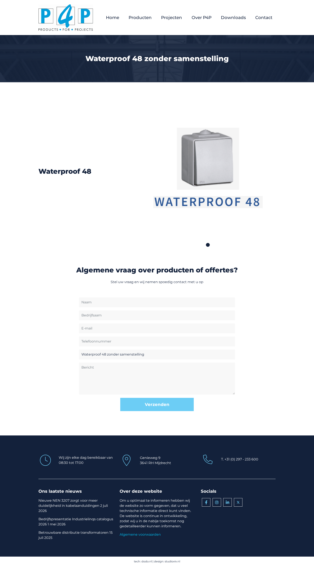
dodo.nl (146, 561)
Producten (140, 17)
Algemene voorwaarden (140, 534)
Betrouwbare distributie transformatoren (73, 533)
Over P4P (201, 17)
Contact (263, 17)
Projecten (171, 17)
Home (112, 17)
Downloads (233, 17)
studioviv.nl (172, 561)
